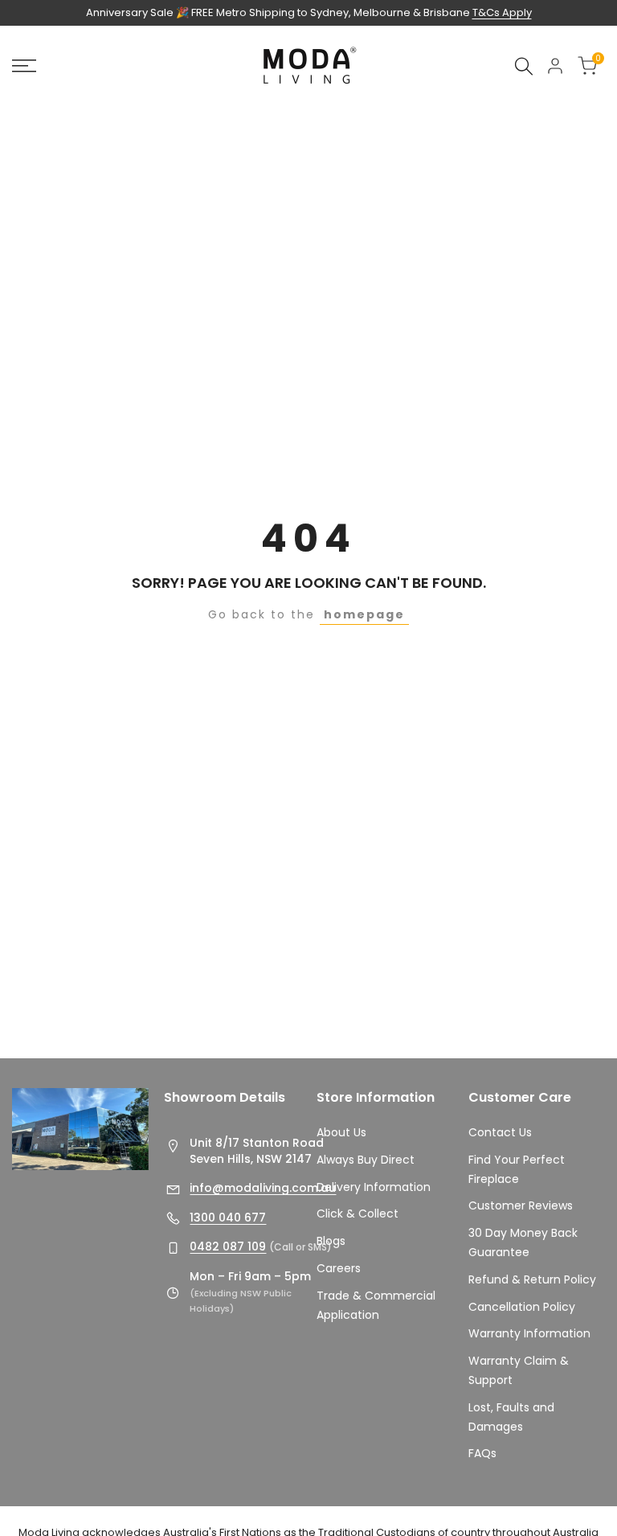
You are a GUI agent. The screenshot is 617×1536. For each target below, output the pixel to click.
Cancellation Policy (521, 1307)
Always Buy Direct (366, 1160)
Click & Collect (357, 1213)
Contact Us (500, 1132)
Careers (339, 1268)
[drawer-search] (524, 66)
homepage (364, 614)
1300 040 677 (228, 1217)
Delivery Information (374, 1187)
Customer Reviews (520, 1205)
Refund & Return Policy (532, 1279)
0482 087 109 (228, 1246)
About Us (341, 1132)
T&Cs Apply (502, 12)
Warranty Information (529, 1333)
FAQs (482, 1453)
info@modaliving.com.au (263, 1188)
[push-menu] (24, 66)
